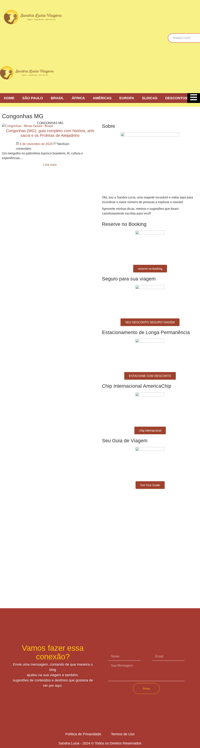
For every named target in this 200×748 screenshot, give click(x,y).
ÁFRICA (78, 98)
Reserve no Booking (124, 224)
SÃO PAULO (32, 98)
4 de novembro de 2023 (36, 144)
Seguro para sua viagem (129, 278)
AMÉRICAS (102, 98)
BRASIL (57, 98)
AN (4, 744)
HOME (9, 98)
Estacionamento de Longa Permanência (146, 332)
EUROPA (126, 98)
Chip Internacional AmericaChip (136, 386)
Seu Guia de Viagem (124, 440)
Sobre (108, 126)
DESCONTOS (176, 98)
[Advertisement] (137, 37)
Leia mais (50, 164)
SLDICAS (149, 98)
